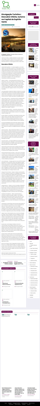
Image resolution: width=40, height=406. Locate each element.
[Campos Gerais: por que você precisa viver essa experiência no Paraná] (32, 159)
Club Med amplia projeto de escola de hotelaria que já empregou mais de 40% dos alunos (17, 390)
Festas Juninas (32, 292)
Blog (3, 24)
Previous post (10, 261)
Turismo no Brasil (33, 254)
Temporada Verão (33, 270)
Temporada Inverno (33, 272)
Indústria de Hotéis (33, 260)
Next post (16, 261)
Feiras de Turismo (33, 268)
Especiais (31, 243)
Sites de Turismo (32, 264)
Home (31, 241)
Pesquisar (36, 17)
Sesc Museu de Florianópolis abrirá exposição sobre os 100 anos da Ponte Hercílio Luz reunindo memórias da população (6, 302)
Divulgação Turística (5, 54)
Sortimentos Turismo (34, 266)
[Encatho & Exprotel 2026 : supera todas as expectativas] (32, 50)
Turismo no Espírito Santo (10, 24)
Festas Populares (33, 287)
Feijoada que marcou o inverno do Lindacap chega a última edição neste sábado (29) (6, 284)
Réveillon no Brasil (33, 288)
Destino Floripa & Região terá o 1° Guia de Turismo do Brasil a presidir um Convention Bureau (18, 263)
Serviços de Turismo (33, 256)
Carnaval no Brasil (33, 290)
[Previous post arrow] (1, 262)
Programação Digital (33, 278)
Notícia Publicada (33, 262)
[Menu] (35, 5)
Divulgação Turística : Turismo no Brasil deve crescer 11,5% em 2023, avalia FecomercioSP (7, 263)
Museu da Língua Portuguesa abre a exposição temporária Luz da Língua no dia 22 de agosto (30, 391)
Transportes (32, 258)
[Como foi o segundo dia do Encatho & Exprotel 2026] (32, 58)
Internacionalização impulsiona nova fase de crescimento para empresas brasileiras (19, 284)
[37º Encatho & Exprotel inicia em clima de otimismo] (32, 65)
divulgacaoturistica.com (6, 26)
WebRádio (31, 295)
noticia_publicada (6, 280)
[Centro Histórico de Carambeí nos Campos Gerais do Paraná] (32, 184)
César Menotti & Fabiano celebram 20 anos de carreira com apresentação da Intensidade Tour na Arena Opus (5, 391)
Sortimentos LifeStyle (34, 280)
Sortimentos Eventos (34, 282)
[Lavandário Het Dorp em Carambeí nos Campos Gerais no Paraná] (32, 177)
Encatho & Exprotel (33, 250)
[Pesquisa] (37, 5)
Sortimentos (32, 277)
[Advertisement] (33, 36)
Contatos (31, 297)
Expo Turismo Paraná (34, 248)
